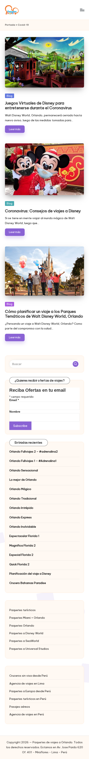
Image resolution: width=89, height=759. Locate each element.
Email (14, 400)
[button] (75, 364)
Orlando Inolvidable (22, 526)
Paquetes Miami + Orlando (27, 618)
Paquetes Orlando (21, 625)
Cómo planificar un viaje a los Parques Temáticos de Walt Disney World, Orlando (44, 314)
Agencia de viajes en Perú (26, 714)
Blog (9, 95)
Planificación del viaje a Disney (30, 573)
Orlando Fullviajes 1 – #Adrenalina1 (33, 461)
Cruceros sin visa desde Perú (28, 675)
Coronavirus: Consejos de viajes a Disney (43, 210)
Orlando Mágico (20, 489)
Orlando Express (20, 517)
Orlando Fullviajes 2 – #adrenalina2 (33, 451)
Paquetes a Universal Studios (29, 649)
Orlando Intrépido (21, 508)
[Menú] (82, 10)
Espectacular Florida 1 (24, 536)
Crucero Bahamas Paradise (27, 583)
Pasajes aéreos (19, 707)
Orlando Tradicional (22, 498)
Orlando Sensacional (23, 470)
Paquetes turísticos (22, 610)
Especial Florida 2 (21, 555)
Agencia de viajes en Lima (26, 683)
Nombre (14, 411)
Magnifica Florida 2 (22, 545)
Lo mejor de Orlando (23, 480)
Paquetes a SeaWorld (24, 641)
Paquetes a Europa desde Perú (30, 691)
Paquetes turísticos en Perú (27, 699)
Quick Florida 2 (19, 564)
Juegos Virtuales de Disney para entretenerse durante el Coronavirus (38, 105)
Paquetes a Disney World (26, 633)
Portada (10, 24)
